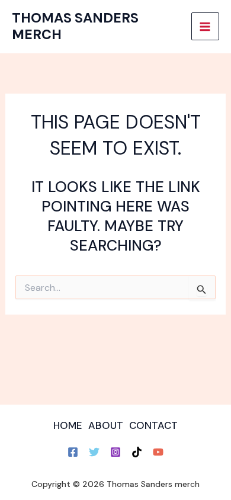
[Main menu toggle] (205, 26)
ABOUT (105, 425)
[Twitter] (94, 452)
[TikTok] (136, 452)
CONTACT (153, 425)
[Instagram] (115, 452)
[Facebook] (73, 452)
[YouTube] (158, 452)
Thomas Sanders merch (75, 26)
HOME (67, 425)
